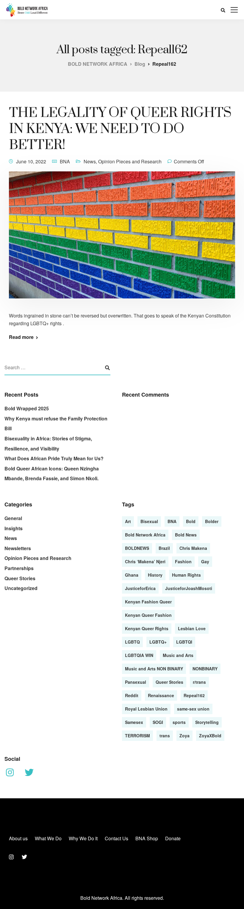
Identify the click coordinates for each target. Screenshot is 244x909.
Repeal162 (194, 695)
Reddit (131, 695)
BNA (65, 161)
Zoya (184, 736)
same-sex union (193, 709)
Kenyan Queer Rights (146, 628)
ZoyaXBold (210, 736)
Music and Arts (178, 655)
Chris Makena (193, 548)
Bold (190, 521)
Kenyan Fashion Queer (148, 602)
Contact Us (116, 838)
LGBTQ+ (158, 642)
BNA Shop (146, 838)
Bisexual (149, 521)
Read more (21, 337)
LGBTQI (184, 642)
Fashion (183, 561)
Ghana (131, 575)
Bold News (186, 535)
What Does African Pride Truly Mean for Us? (54, 458)
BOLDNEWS (137, 548)
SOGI (158, 722)
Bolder (211, 521)
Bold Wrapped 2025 (26, 408)
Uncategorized (20, 588)
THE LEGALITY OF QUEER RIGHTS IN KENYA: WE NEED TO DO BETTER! (120, 129)
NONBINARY (205, 669)
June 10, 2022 (31, 161)
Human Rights (186, 575)
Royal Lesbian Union (146, 709)
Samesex (134, 722)
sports (179, 722)
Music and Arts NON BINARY (154, 669)
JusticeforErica (140, 588)
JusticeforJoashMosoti (188, 588)
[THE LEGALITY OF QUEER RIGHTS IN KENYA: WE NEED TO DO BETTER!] (122, 238)
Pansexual (135, 682)
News (90, 161)
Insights (13, 528)
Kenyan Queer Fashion (148, 615)
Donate (173, 838)
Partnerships (19, 568)
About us (18, 838)
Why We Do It (83, 838)
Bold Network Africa (145, 535)
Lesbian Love (192, 628)
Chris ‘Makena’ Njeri (145, 561)
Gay (205, 561)
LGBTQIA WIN (139, 655)
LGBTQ (132, 642)
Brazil (164, 548)
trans (164, 736)
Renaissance (161, 695)
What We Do (48, 838)
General (13, 518)
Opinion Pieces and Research (130, 161)
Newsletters (17, 548)
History (155, 575)
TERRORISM (137, 736)
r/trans (199, 682)
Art (128, 521)
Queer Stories (19, 578)
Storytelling (207, 722)
